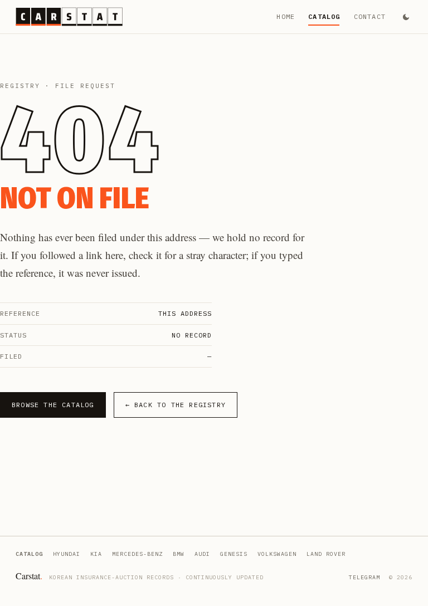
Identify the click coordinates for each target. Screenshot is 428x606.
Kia (96, 554)
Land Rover (326, 554)
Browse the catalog (53, 404)
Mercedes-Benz (137, 554)
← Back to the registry (175, 404)
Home (285, 16)
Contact (370, 16)
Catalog (324, 16)
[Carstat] (69, 16)
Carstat (29, 575)
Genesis (233, 554)
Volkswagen (276, 554)
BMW (178, 554)
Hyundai (66, 554)
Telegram (364, 577)
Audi (202, 554)
